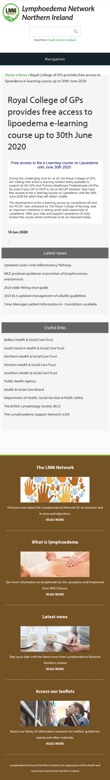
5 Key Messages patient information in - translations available (50, 304)
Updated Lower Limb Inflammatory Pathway (37, 265)
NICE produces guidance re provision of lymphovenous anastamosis (45, 276)
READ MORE (55, 520)
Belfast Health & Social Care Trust (28, 339)
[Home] (56, 20)
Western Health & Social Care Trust (30, 364)
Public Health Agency (20, 381)
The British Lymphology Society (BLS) (32, 406)
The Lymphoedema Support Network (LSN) (37, 414)
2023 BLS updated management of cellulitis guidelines (45, 295)
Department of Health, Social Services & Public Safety (43, 397)
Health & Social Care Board (24, 389)
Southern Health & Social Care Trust (30, 373)
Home (10, 74)
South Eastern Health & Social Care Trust (34, 348)
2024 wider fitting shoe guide (26, 287)
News (22, 74)
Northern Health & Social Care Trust (30, 356)
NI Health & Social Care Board (61, 40)
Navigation (55, 58)
